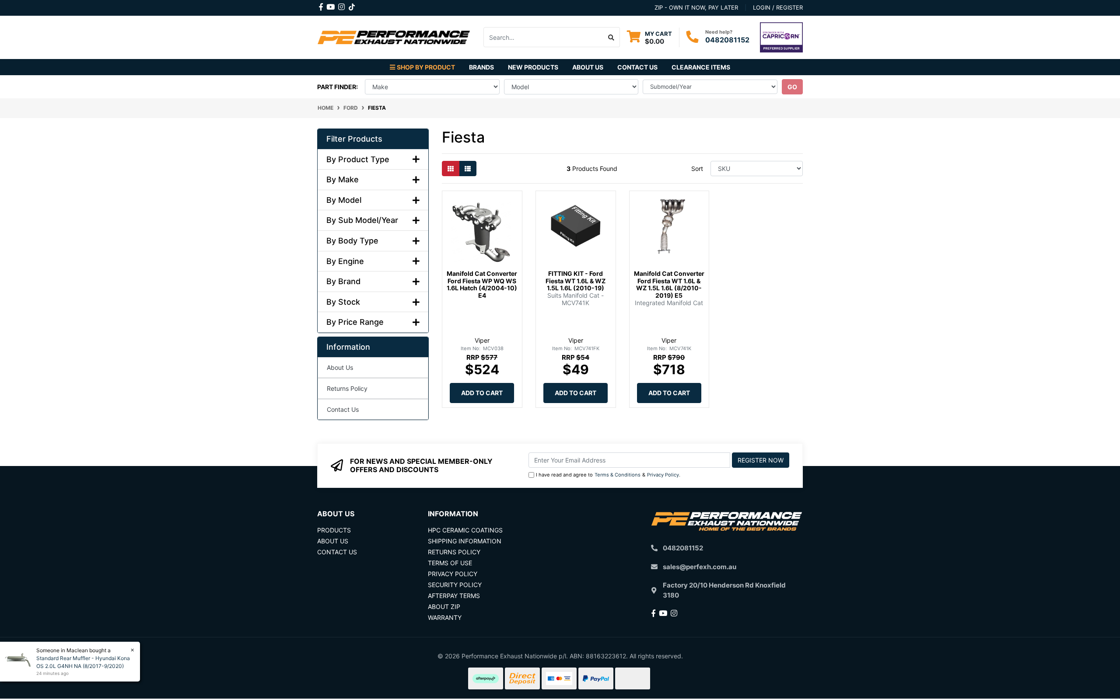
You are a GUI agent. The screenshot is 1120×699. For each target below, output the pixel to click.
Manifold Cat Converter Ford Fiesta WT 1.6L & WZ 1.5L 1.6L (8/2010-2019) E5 (669, 284)
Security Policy (455, 584)
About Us (587, 67)
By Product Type (357, 159)
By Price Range (355, 322)
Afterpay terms (454, 595)
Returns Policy (347, 388)
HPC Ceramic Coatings (465, 530)
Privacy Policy (663, 475)
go (792, 86)
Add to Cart (482, 392)
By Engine (345, 261)
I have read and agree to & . (608, 475)
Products (334, 530)
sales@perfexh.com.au (699, 567)
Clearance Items (701, 67)
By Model (343, 200)
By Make (342, 179)
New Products (533, 67)
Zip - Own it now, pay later (696, 7)
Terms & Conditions (617, 475)
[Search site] (611, 37)
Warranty (445, 617)
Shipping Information (464, 541)
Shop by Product (426, 67)
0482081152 (727, 39)
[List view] (467, 168)
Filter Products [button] (354, 138)
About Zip (444, 606)
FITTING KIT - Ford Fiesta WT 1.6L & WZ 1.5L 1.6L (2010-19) (576, 281)
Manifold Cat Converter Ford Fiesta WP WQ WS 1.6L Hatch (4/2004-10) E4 (482, 284)
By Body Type (352, 240)
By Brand (343, 281)
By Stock (343, 301)
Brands (481, 67)
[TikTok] (351, 5)
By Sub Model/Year (362, 220)
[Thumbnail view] (450, 168)
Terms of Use (450, 563)
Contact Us (637, 67)
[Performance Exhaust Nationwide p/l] (394, 36)
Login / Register (778, 7)
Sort (697, 168)
